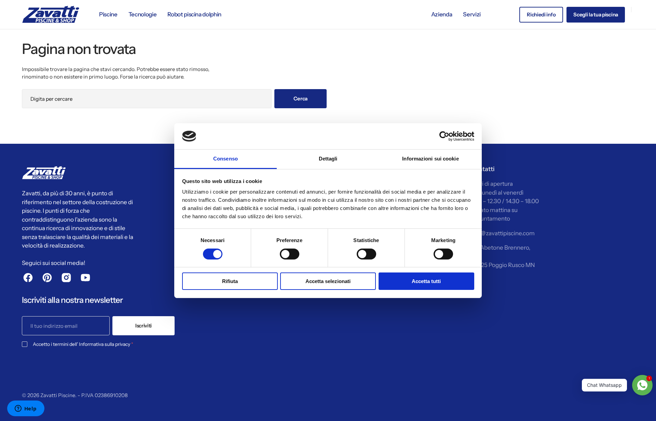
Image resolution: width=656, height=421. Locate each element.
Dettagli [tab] (328, 159)
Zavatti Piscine (57, 395)
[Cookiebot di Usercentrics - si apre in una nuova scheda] (444, 136)
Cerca (300, 98)
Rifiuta (230, 281)
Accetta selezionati (328, 281)
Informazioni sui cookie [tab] (430, 159)
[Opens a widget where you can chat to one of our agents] (25, 409)
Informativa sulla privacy (104, 344)
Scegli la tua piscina (595, 14)
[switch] (289, 254)
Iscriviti (143, 325)
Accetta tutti (426, 281)
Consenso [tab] (225, 159)
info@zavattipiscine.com (502, 233)
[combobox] (147, 98)
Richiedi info (541, 14)
